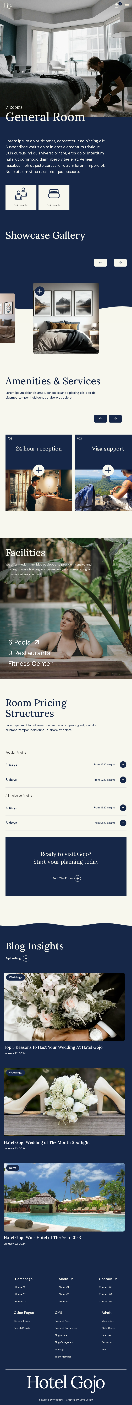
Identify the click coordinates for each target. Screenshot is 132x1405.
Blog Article (61, 1335)
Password (107, 1342)
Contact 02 (105, 1294)
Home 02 (20, 1294)
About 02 (64, 1294)
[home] (7, 5)
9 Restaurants (29, 653)
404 (104, 1349)
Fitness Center (30, 663)
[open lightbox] (40, 291)
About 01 (64, 1287)
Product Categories (66, 1328)
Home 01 (20, 1287)
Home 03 (20, 1301)
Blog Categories (64, 1342)
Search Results (22, 1328)
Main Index (108, 1321)
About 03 (64, 1301)
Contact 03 (105, 1301)
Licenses (106, 1335)
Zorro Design (86, 1399)
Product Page (62, 1321)
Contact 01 (105, 1287)
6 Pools (19, 642)
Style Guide (108, 1328)
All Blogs (59, 1349)
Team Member (63, 1356)
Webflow (58, 1399)
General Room (22, 1321)
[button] (115, 5)
